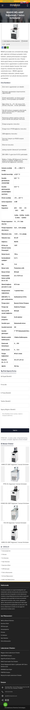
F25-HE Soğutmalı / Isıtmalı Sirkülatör (15, 523)
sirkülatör (9, 439)
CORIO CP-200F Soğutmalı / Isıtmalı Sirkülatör (15, 464)
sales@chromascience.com (11, 696)
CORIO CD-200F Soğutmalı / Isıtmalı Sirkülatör (15, 542)
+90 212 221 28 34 (8, 691)
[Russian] (24, 2)
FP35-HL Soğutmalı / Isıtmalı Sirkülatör (15, 484)
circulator (10, 438)
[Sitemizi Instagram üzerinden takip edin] (6, 700)
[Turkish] (27, 2)
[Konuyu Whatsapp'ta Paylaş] (8, 47)
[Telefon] (27, 5)
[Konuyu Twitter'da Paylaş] (5, 47)
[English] (21, 2)
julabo (14, 438)
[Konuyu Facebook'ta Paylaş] (3, 47)
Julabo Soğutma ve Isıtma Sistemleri (11, 41)
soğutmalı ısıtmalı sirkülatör (20, 439)
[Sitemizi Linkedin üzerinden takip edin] (8, 700)
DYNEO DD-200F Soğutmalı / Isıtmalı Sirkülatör (15, 503)
